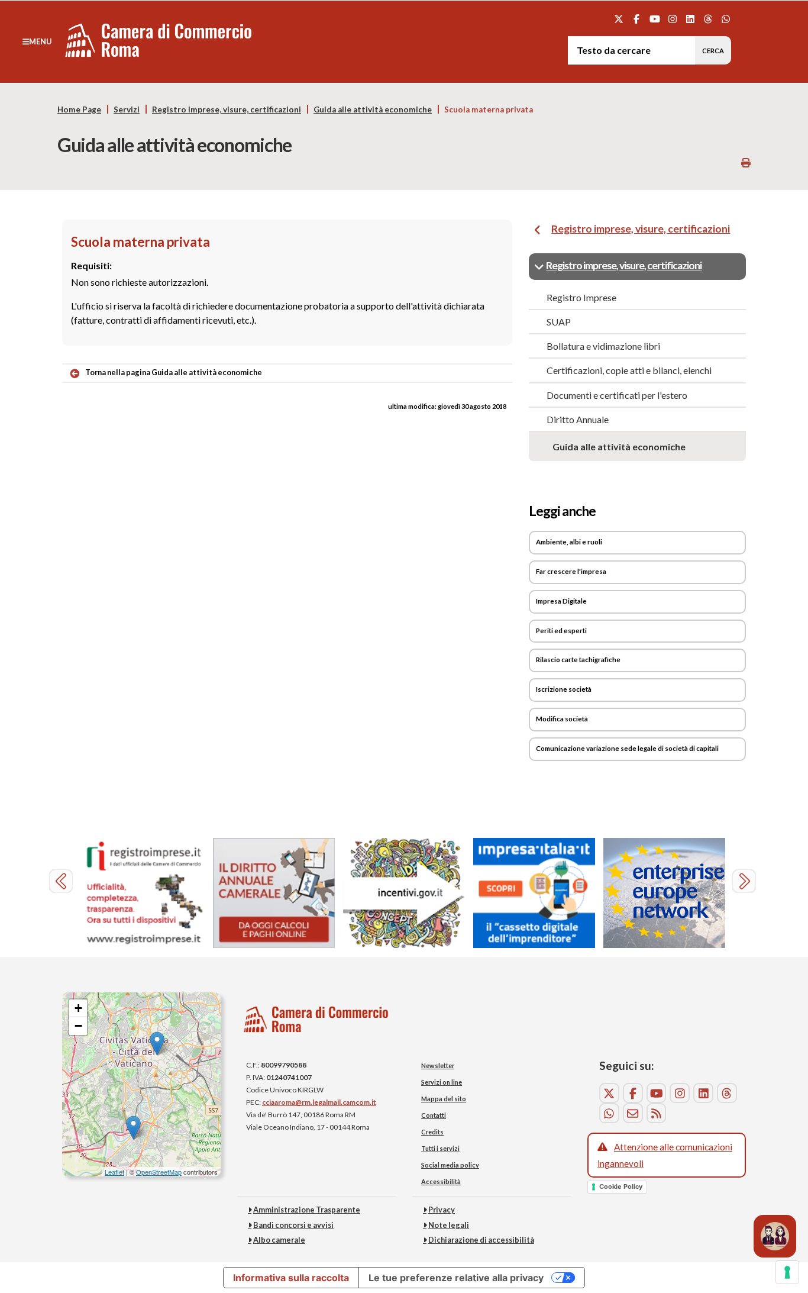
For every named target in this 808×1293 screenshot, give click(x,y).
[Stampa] (746, 162)
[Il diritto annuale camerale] (274, 893)
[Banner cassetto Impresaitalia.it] (534, 893)
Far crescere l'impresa (571, 571)
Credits (432, 1132)
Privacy (441, 1209)
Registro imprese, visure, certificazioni (226, 109)
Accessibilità (441, 1181)
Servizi (127, 109)
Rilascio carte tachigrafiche (578, 659)
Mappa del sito (443, 1098)
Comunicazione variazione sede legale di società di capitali (627, 748)
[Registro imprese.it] (144, 893)
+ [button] (78, 1008)
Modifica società (562, 719)
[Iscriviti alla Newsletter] (633, 1113)
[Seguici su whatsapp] (726, 19)
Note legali (448, 1225)
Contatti (433, 1115)
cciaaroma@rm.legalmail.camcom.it (319, 1102)
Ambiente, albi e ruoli (569, 542)
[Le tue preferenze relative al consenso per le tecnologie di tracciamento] (787, 1272)
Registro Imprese (581, 297)
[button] (37, 41)
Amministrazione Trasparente (306, 1209)
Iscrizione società (564, 689)
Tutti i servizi (440, 1148)
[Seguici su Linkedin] (690, 19)
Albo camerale (279, 1239)
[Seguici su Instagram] (672, 19)
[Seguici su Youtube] (654, 19)
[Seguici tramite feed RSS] (657, 1113)
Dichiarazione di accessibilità (481, 1239)
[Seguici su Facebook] (637, 19)
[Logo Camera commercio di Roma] (316, 1022)
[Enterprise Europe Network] (664, 893)
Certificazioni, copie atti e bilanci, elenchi (629, 370)
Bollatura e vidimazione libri (603, 346)
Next (745, 882)
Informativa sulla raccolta (291, 1278)
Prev (62, 882)
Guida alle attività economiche (372, 109)
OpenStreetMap (159, 1171)
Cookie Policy (620, 1186)
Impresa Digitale (561, 601)
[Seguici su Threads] (708, 19)
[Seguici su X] (619, 19)
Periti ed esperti (561, 630)
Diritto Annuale (578, 419)
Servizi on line (441, 1082)
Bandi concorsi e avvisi (293, 1225)
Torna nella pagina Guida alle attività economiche (173, 372)
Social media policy (450, 1165)
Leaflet (114, 1171)
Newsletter (437, 1065)
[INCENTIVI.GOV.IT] (404, 893)
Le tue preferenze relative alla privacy (456, 1278)
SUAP (559, 321)
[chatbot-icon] (775, 1236)
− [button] (78, 1025)
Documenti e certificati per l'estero (617, 395)
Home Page (79, 109)
